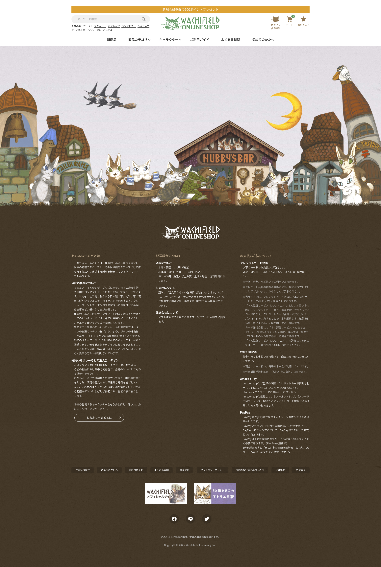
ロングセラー (128, 26)
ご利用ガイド (199, 40)
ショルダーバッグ (85, 30)
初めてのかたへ (263, 40)
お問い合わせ (82, 470)
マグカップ (114, 26)
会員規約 (184, 470)
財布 (98, 30)
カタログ (301, 470)
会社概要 (280, 470)
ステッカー (100, 26)
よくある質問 (230, 40)
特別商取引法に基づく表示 (250, 470)
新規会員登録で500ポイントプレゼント (191, 9)
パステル (108, 30)
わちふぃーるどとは (99, 417)
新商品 (111, 40)
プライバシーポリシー (212, 470)
